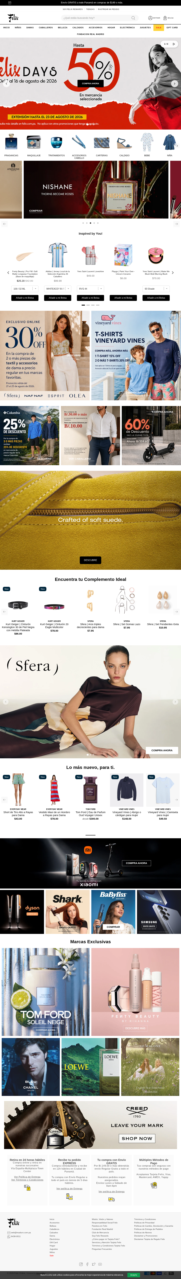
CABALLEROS (46, 28)
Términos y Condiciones (145, 1219)
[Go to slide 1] (87, 124)
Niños (52, 1252)
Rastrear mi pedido (108, 9)
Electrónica (55, 1239)
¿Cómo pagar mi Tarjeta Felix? (106, 1239)
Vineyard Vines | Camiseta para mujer (163, 814)
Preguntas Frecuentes (102, 1249)
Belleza (53, 1226)
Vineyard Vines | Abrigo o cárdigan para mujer (126, 814)
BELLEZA (62, 28)
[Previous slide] (6, 83)
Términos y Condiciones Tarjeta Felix (108, 1246)
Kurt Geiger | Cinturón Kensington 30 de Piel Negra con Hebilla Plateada (18, 627)
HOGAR (111, 28)
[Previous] (4, 224)
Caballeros (54, 1229)
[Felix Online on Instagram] (81, 1264)
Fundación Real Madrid (102, 1229)
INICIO (6, 28)
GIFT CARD (172, 28)
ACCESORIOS (96, 28)
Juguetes (54, 1249)
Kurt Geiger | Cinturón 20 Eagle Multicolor (54, 626)
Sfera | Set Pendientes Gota (163, 624)
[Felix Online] (13, 18)
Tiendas (90, 9)
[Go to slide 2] (90, 124)
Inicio (52, 1219)
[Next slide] (174, 83)
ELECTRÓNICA (127, 28)
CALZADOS (78, 28)
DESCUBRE (90, 560)
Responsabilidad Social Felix (105, 1223)
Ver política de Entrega (69, 1188)
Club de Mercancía (100, 1232)
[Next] (177, 145)
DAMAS (30, 28)
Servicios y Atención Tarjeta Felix (106, 1242)
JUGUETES (145, 28)
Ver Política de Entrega (27, 1177)
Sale (52, 1255)
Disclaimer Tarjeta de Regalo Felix (149, 1239)
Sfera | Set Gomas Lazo (126, 624)
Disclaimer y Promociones (145, 1236)
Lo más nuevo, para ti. (90, 767)
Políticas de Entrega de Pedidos (148, 1229)
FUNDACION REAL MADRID (90, 34)
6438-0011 (16, 1236)
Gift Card (54, 1242)
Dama (52, 1236)
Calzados (54, 1232)
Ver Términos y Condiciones (27, 1180)
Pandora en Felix (99, 1226)
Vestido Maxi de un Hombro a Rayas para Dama (54, 814)
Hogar (52, 1246)
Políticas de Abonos (143, 1232)
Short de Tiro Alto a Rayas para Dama (18, 814)
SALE (158, 28)
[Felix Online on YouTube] (100, 1264)
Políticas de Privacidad (144, 1223)
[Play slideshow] (174, 44)
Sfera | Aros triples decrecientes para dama (90, 626)
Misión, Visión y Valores (102, 1219)
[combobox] (95, 18)
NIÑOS (18, 28)
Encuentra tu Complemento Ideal (90, 579)
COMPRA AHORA (90, 83)
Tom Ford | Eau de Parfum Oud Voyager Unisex (90, 814)
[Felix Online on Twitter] (93, 1264)
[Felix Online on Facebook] (87, 1264)
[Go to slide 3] (93, 124)
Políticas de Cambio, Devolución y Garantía (153, 1226)
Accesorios (54, 1223)
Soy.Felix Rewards (73, 9)
